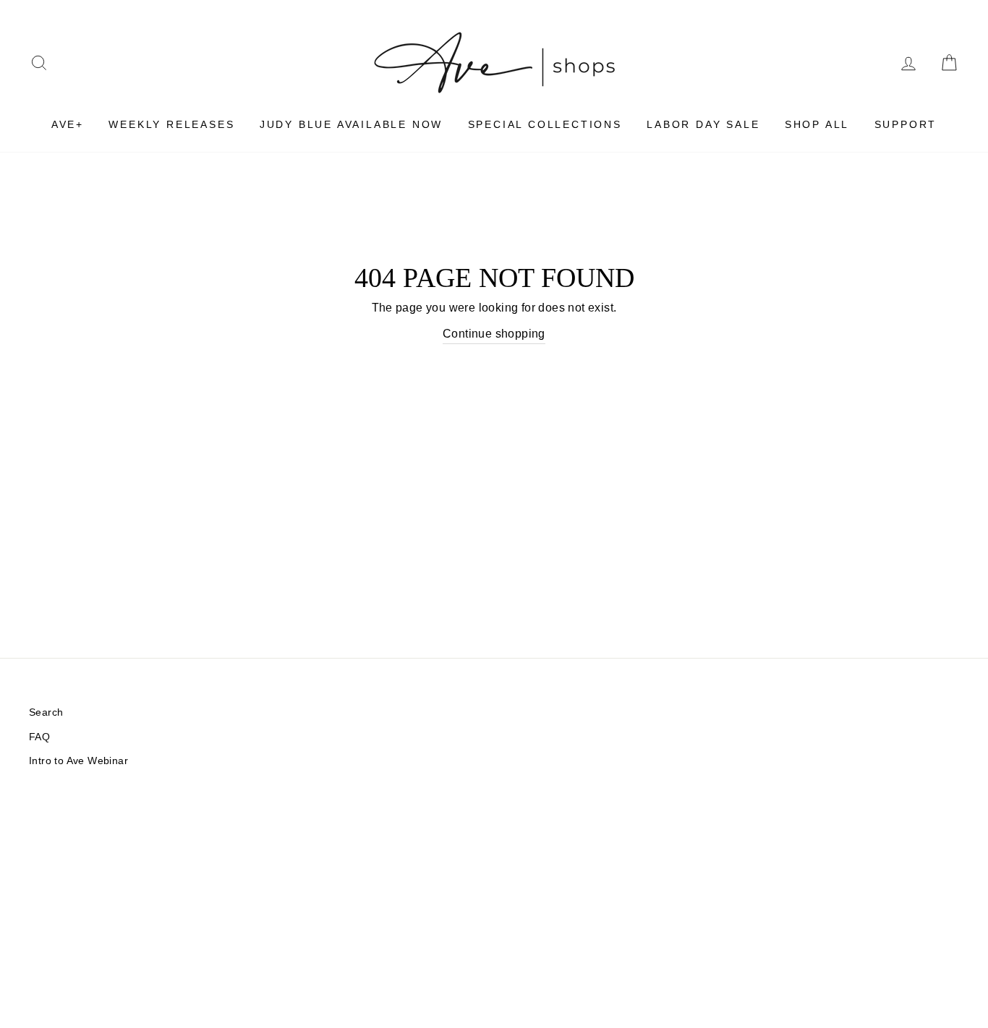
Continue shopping (494, 333)
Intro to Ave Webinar (78, 760)
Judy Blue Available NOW (351, 124)
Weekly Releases (171, 124)
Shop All (817, 124)
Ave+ (67, 124)
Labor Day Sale (703, 124)
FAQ (39, 737)
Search (46, 712)
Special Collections (545, 124)
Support (905, 124)
